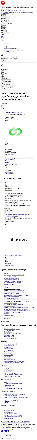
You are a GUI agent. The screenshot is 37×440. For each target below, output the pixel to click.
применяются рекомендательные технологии (15, 421)
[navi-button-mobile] (2, 40)
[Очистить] (3, 61)
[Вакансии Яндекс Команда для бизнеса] (20, 240)
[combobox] (9, 57)
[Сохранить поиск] (2, 65)
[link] (4, 31)
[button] (2, 34)
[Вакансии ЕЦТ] (20, 131)
